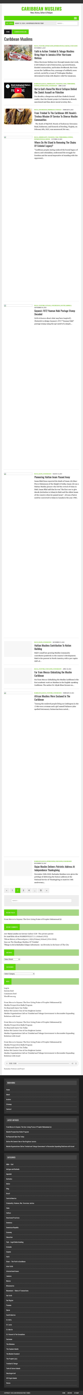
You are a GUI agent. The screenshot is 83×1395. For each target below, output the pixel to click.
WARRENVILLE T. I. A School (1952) (34, 936)
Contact (8, 1109)
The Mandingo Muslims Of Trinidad (24, 942)
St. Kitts (9, 1320)
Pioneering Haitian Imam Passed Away (52, 477)
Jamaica (8, 1276)
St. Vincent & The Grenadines (15, 1334)
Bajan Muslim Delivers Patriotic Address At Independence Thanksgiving (54, 868)
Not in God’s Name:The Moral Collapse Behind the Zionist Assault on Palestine (55, 90)
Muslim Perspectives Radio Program (18, 1005)
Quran (8, 1310)
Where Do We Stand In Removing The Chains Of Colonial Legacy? (55, 144)
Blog (36, 46)
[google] (73, 1)
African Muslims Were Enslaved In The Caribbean (52, 697)
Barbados (38, 83)
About (8, 1094)
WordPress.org (10, 996)
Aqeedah (9, 1174)
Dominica (9, 1222)
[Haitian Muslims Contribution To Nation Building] (18, 655)
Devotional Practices (12, 1217)
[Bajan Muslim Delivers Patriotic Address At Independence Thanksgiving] (18, 874)
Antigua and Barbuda (12, 1169)
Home (8, 1089)
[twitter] (69, 1)
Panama (8, 1305)
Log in (6, 988)
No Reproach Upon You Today (16, 1008)
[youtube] (77, 1)
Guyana (48, 305)
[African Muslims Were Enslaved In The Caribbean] (18, 852)
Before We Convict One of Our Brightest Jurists (22, 1010)
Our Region (53, 85)
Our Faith (73, 46)
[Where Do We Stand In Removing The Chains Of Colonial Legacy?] (18, 296)
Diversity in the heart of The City (56, 944)
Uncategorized (11, 1373)
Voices (8, 1383)
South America (66, 305)
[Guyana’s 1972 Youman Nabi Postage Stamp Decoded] (18, 465)
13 (41, 890)
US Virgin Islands (11, 1378)
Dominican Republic (12, 1227)
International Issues (62, 46)
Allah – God (9, 1164)
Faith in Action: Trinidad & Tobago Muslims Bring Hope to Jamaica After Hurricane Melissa (54, 54)
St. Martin (9, 1329)
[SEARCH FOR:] (67, 23)
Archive (8, 1099)
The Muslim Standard (12, 1354)
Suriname (9, 1339)
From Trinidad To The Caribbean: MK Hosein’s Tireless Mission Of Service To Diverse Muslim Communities (56, 116)
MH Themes (27, 1393)
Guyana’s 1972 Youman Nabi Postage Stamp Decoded (54, 312)
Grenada (9, 1247)
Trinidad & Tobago (54, 109)
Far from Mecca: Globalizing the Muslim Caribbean (53, 673)
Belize (8, 1183)
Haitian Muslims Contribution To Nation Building (52, 647)
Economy (9, 1232)
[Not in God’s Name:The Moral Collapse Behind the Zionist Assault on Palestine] (18, 91)
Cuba (7, 1208)
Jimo (6, 942)
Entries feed (9, 991)
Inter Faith (49, 46)
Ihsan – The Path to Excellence (16, 1261)
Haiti (40, 474)
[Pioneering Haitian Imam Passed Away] (18, 633)
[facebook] (65, 1)
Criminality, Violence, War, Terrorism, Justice (56, 137)
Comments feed (10, 993)
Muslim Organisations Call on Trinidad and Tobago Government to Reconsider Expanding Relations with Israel (40, 1146)
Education (9, 1237)
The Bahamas (10, 1344)
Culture (42, 46)
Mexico (8, 1281)
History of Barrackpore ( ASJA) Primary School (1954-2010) (33, 939)
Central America (11, 1198)
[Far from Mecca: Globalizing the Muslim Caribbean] (18, 682)
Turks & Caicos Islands (13, 1368)
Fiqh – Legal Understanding (14, 1242)
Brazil (8, 1193)
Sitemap (9, 1104)
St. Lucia (9, 1324)
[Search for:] (41, 900)
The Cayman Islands (12, 1349)
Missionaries (10, 1286)
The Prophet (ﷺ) (11, 1358)
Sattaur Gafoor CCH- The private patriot (37, 933)
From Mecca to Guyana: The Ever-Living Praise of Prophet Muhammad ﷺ (33, 919)
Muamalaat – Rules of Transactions (17, 1290)
